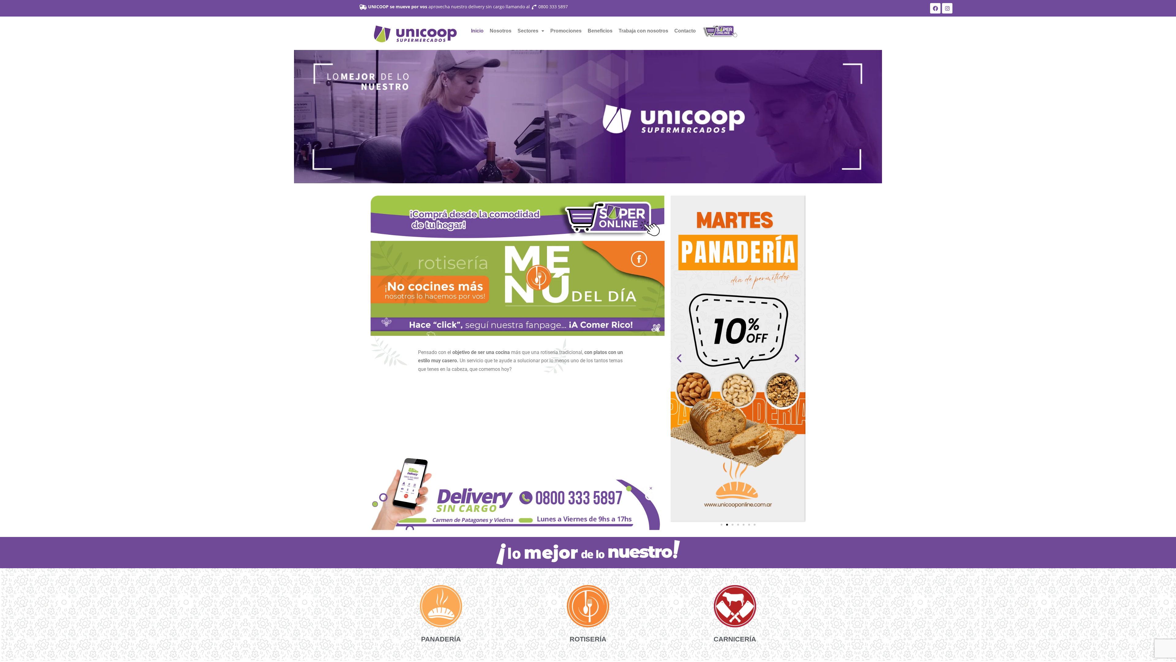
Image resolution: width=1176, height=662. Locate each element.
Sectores (528, 30)
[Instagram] (947, 8)
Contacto (685, 30)
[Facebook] (935, 8)
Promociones (566, 30)
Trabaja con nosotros (643, 30)
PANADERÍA (441, 639)
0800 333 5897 (553, 7)
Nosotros (500, 30)
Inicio (477, 30)
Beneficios (600, 30)
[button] (530, 31)
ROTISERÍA (588, 639)
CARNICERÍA (735, 639)
